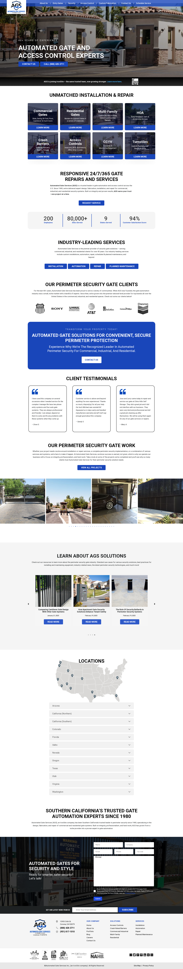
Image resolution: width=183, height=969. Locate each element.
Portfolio (90, 931)
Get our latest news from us (58, 910)
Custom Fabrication (107, 3)
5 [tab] (78, 526)
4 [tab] (76, 526)
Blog (88, 934)
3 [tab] (73, 526)
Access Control (87, 3)
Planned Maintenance (144, 934)
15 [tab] (99, 526)
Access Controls (116, 925)
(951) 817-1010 (67, 931)
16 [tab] (101, 526)
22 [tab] (114, 526)
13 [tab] (95, 526)
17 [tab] (103, 526)
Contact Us (126, 3)
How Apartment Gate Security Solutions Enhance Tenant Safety (129, 610)
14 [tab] (97, 526)
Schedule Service (143, 3)
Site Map (137, 966)
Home (89, 925)
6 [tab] (80, 526)
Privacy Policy (130, 893)
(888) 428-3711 (67, 928)
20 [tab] (109, 526)
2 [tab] (71, 526)
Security (71, 3)
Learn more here (114, 81)
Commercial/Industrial (119, 931)
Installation (140, 925)
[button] (28, 64)
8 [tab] (84, 526)
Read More (53, 624)
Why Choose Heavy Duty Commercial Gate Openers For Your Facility (53, 611)
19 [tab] (107, 526)
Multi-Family (115, 934)
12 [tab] (93, 526)
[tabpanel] (69, 501)
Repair (138, 931)
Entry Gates (58, 3)
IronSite (63, 823)
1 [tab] (69, 526)
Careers (90, 937)
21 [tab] (112, 526)
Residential (114, 937)
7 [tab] (82, 526)
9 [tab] (86, 526)
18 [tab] (105, 526)
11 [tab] (90, 526)
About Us (44, 3)
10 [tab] (88, 526)
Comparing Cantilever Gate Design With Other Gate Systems (91, 610)
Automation (140, 928)
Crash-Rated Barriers (118, 928)
